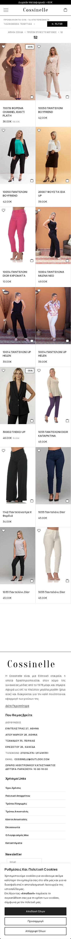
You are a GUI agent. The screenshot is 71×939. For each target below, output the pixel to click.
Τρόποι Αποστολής (16, 811)
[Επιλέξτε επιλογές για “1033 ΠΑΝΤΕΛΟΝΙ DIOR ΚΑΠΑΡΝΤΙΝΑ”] (67, 420)
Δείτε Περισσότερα (17, 706)
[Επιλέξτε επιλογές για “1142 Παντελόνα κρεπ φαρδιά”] (32, 500)
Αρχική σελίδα (15, 32)
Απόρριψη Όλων (35, 931)
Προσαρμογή (36, 921)
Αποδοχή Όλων (35, 911)
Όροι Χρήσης (13, 788)
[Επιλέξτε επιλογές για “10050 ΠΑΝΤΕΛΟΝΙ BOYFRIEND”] (67, 96)
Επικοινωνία (12, 827)
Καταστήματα (13, 843)
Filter (59, 23)
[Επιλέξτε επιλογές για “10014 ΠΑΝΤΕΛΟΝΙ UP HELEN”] (32, 340)
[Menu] (6, 10)
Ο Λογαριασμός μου (17, 835)
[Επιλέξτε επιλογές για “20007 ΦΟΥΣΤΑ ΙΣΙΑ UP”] (67, 180)
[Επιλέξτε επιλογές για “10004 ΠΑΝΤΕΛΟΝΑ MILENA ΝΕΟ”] (67, 260)
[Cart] (65, 10)
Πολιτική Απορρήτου (17, 795)
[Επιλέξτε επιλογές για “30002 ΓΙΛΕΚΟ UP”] (32, 420)
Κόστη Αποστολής (16, 819)
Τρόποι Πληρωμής (16, 803)
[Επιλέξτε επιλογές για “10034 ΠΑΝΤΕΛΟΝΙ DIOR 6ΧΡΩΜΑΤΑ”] (32, 260)
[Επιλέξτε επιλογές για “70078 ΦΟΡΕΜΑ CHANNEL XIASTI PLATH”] (32, 96)
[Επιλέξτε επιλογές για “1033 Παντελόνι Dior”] (67, 500)
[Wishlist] (3, 46)
